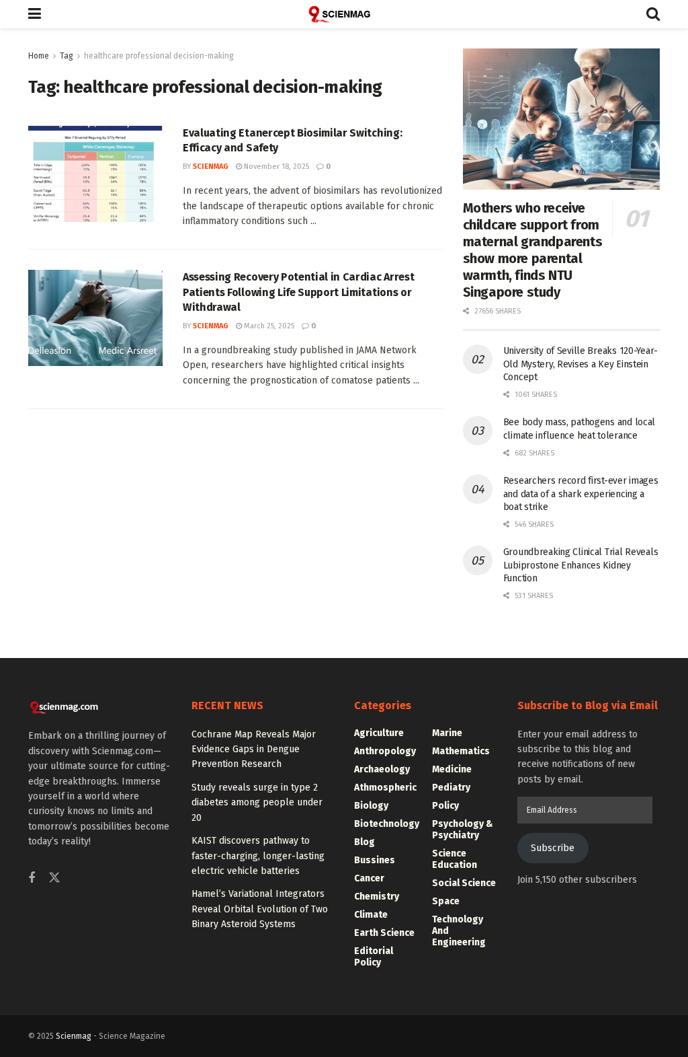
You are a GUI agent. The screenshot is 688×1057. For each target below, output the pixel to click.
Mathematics (461, 751)
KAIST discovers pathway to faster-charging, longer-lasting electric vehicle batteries (258, 856)
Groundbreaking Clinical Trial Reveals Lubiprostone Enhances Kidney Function (580, 565)
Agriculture (379, 733)
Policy (445, 805)
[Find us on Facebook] (31, 879)
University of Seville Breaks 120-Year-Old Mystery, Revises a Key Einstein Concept (580, 364)
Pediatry (451, 787)
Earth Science (384, 933)
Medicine (452, 769)
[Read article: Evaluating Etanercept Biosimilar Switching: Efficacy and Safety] (95, 174)
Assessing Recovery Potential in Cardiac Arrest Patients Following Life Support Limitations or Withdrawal (298, 292)
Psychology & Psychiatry (462, 829)
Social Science (464, 883)
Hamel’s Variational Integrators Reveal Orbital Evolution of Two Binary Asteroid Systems (259, 909)
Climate (371, 914)
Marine (447, 733)
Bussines (374, 860)
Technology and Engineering (459, 931)
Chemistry (376, 896)
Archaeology (382, 769)
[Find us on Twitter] (54, 878)
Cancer (369, 878)
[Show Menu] (34, 14)
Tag (66, 56)
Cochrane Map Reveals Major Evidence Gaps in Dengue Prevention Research (253, 749)
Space (446, 901)
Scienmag (73, 1036)
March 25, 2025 (268, 326)
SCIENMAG (210, 166)
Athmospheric (385, 787)
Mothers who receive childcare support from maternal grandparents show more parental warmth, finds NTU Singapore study (533, 250)
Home (38, 56)
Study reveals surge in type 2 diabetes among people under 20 (256, 803)
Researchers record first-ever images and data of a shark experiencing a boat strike (580, 494)
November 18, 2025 (275, 166)
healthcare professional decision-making (159, 56)
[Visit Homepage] (344, 14)
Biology (371, 805)
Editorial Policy (373, 956)
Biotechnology (386, 824)
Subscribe (552, 848)
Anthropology (385, 751)
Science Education (454, 859)
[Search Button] (653, 14)
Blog (364, 842)
